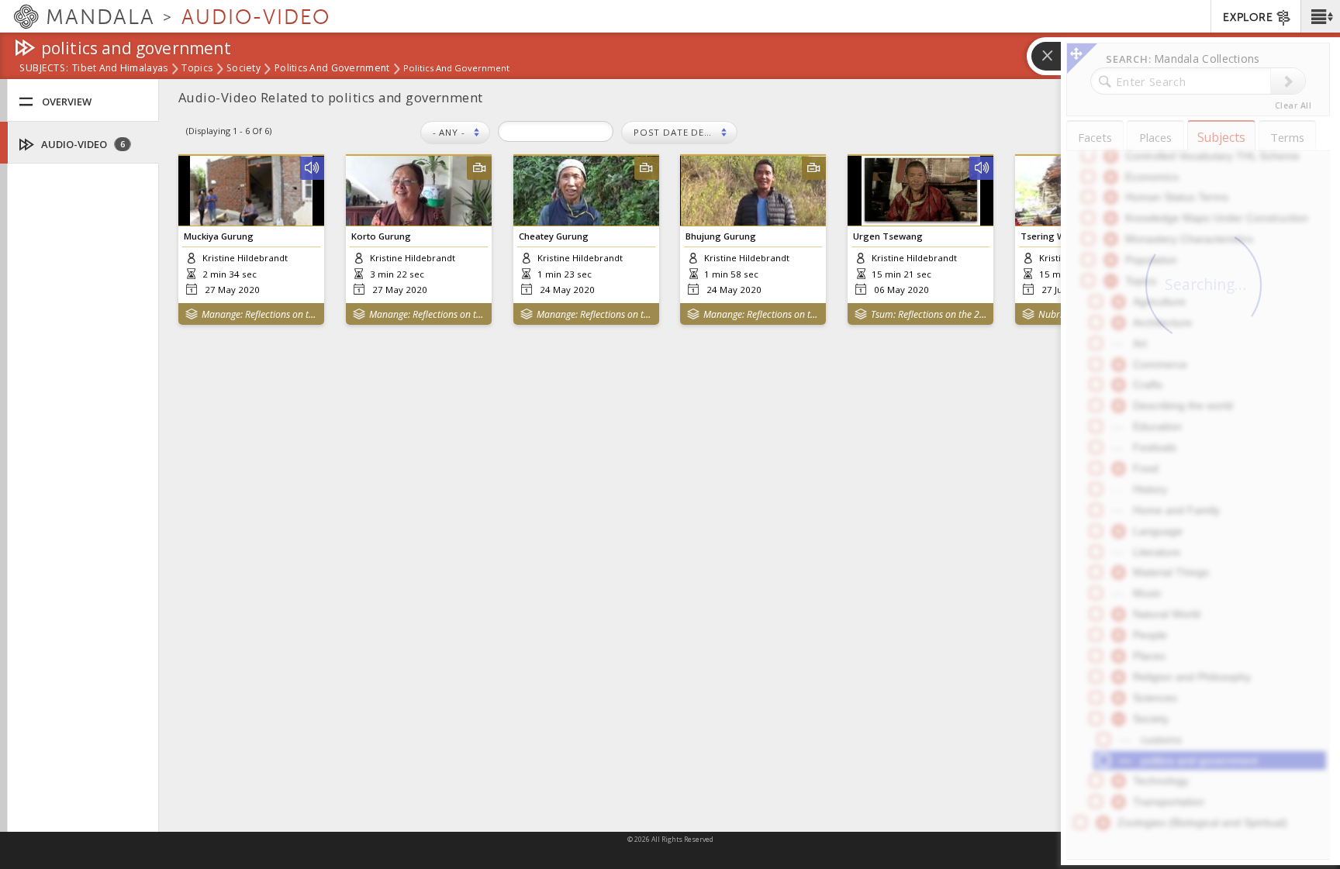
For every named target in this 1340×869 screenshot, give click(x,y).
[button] (1320, 16)
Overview (67, 102)
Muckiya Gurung (219, 236)
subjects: (43, 69)
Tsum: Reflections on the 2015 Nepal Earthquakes (928, 314)
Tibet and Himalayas (120, 69)
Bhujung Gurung (721, 236)
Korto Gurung (381, 236)
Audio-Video (82, 144)
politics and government (332, 69)
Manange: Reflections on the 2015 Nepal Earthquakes (259, 314)
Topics (196, 69)
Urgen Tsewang (888, 236)
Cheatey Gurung (554, 236)
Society (243, 69)
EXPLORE (1248, 17)
